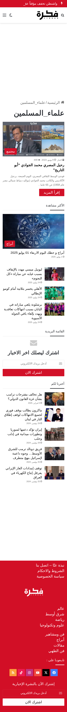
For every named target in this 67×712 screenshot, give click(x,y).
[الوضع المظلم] (11, 16)
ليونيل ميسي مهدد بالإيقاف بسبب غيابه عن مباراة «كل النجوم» (24, 274)
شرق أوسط (54, 614)
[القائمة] (4, 16)
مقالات (59, 645)
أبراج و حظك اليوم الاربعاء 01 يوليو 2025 (37, 252)
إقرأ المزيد (52, 192)
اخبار (59, 160)
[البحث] (62, 16)
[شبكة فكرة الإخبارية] (47, 15)
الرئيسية (54, 102)
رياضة (59, 619)
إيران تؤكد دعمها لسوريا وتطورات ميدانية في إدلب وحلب (25, 434)
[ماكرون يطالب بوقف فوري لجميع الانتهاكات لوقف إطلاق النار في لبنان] (54, 415)
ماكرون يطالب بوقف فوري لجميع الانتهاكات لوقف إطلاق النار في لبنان (23, 415)
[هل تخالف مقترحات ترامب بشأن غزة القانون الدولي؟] (54, 399)
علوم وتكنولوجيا (52, 625)
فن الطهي (56, 651)
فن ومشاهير (54, 634)
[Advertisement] (33, 60)
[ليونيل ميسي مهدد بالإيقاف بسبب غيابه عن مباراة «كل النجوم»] (54, 274)
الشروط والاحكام (51, 571)
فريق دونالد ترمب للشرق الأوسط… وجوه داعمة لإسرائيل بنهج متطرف (25, 453)
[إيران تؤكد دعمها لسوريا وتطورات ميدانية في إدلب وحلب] (54, 434)
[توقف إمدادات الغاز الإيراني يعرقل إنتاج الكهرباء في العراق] (54, 472)
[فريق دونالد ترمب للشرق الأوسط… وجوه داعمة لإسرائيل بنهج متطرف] (54, 453)
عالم (60, 608)
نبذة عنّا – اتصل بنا (50, 565)
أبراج (60, 640)
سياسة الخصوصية (50, 576)
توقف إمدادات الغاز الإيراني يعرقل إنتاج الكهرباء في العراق (24, 472)
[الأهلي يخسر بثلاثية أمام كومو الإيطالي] (54, 293)
